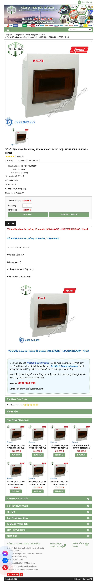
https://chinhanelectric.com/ (26, 570)
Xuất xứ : (16, 169)
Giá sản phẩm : (14, 201)
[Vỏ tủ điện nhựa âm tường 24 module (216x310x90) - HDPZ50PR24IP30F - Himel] (38, 434)
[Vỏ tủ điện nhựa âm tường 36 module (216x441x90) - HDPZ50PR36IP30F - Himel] (16, 434)
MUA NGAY (16, 455)
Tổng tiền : (12, 210)
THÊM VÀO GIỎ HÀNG (69, 215)
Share (10, 160)
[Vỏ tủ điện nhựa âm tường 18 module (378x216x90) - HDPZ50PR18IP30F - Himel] (59, 434)
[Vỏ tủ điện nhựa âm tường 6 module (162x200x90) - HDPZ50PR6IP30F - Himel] (38, 470)
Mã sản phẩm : (14, 166)
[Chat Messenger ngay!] (5, 553)
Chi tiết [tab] (10, 223)
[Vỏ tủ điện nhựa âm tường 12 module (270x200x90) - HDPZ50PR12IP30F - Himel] (81, 434)
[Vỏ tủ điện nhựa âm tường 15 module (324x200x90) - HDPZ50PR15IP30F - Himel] (48, 84)
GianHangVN (87, 579)
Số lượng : (12, 205)
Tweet (22, 160)
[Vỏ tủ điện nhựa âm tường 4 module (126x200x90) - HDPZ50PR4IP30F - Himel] (59, 470)
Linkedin (34, 160)
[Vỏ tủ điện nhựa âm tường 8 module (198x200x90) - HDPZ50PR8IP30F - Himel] (16, 470)
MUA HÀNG (27, 215)
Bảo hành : (15, 173)
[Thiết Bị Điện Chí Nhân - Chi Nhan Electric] (48, 27)
